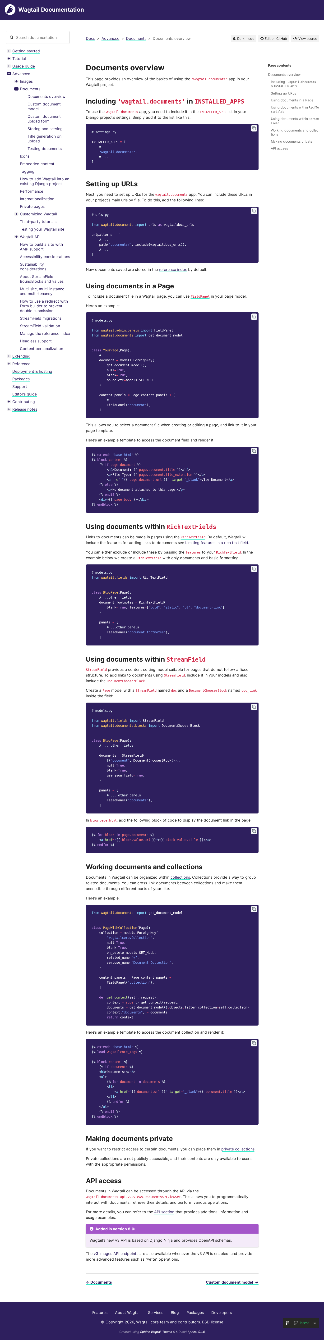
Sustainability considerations (33, 266)
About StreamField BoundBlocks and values (42, 279)
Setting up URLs (283, 93)
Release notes (24, 409)
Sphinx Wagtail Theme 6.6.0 (160, 1332)
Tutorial (19, 58)
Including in (295, 84)
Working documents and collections (295, 132)
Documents (30, 88)
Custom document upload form (44, 118)
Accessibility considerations (45, 256)
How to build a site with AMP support (41, 246)
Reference (21, 363)
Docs (90, 38)
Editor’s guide (24, 394)
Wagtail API (30, 236)
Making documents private (291, 141)
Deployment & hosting (32, 371)
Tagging (27, 171)
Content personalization (41, 348)
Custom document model (44, 106)
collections (180, 877)
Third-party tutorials (38, 221)
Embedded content (37, 163)
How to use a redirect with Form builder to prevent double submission (44, 306)
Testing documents (45, 148)
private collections (238, 1149)
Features (99, 1312)
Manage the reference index (45, 333)
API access (279, 148)
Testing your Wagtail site (42, 229)
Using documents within (295, 109)
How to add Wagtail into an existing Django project (44, 181)
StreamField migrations (40, 318)
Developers (221, 1312)
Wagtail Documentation (51, 9)
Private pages (32, 206)
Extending (21, 356)
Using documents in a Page (292, 100)
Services (155, 1312)
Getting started (26, 51)
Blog (175, 1312)
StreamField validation (40, 325)
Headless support (36, 341)
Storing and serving (45, 128)
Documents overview (46, 96)
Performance (31, 191)
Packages (21, 379)
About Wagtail (127, 1312)
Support (19, 386)
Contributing (23, 401)
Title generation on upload (44, 138)
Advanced (21, 73)
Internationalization (37, 198)
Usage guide (23, 66)
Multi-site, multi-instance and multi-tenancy (42, 291)
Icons (24, 156)
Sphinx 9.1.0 (196, 1332)
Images (26, 81)
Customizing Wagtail (38, 214)
